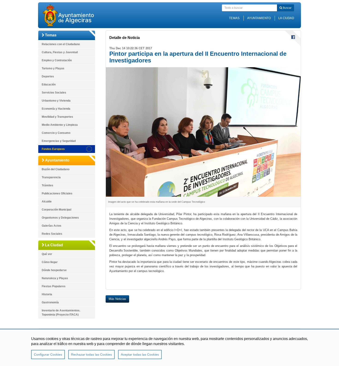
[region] (169, 347)
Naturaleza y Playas (55, 278)
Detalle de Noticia (124, 38)
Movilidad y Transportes (57, 116)
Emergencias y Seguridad (59, 141)
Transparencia (51, 177)
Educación (49, 84)
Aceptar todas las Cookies (140, 354)
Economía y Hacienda (56, 108)
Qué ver (47, 254)
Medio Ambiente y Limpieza (60, 124)
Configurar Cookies (48, 354)
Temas (234, 18)
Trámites (47, 185)
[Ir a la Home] (76, 15)
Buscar (286, 7)
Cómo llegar (50, 262)
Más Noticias (117, 299)
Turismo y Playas (53, 68)
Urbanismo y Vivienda (56, 100)
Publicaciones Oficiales (57, 193)
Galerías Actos (51, 225)
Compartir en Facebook (293, 37)
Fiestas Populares (53, 286)
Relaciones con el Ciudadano (61, 44)
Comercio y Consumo (56, 133)
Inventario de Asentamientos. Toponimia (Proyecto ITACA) (61, 312)
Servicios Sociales (54, 92)
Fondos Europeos (53, 149)
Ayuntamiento (259, 18)
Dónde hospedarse (54, 270)
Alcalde (47, 201)
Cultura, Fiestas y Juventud (60, 52)
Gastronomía (50, 302)
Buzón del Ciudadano (55, 169)
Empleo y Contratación (57, 60)
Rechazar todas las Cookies (91, 354)
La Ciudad (286, 18)
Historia (47, 294)
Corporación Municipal (56, 209)
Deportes (48, 76)
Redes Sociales (52, 233)
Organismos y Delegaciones (60, 217)
